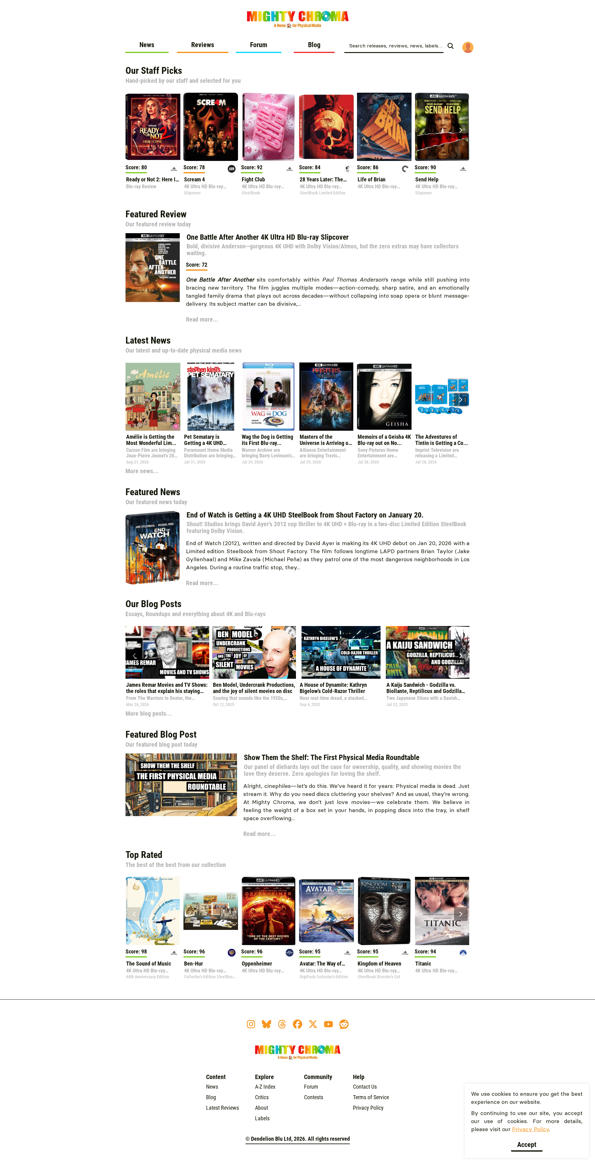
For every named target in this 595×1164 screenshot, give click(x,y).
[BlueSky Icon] (266, 1024)
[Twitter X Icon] (313, 1024)
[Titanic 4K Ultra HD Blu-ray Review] (442, 911)
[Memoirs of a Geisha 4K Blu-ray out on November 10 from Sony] (384, 396)
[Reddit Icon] (344, 1024)
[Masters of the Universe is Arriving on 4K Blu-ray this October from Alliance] (326, 396)
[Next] (461, 130)
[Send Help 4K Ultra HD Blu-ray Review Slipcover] (442, 127)
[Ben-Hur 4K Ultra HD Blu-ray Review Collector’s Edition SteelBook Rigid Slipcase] (210, 911)
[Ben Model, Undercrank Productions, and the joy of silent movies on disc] (254, 652)
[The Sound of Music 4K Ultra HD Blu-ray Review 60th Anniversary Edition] (153, 911)
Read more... (202, 319)
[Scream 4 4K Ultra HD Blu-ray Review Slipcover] (210, 127)
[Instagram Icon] (251, 1024)
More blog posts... (149, 713)
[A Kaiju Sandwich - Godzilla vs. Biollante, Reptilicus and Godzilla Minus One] (427, 652)
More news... (142, 471)
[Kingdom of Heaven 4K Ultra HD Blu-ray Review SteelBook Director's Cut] (384, 911)
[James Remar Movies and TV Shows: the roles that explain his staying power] (167, 652)
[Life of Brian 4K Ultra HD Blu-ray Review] (384, 127)
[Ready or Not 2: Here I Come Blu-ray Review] (153, 127)
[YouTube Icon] (328, 1024)
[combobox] (393, 45)
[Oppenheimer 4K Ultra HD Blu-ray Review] (268, 911)
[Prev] (134, 130)
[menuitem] (147, 47)
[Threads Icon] (282, 1024)
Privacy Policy (530, 1129)
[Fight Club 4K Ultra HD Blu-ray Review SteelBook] (268, 127)
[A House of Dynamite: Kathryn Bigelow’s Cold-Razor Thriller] (341, 652)
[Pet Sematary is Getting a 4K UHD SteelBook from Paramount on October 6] (210, 396)
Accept (526, 1144)
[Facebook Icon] (297, 1024)
